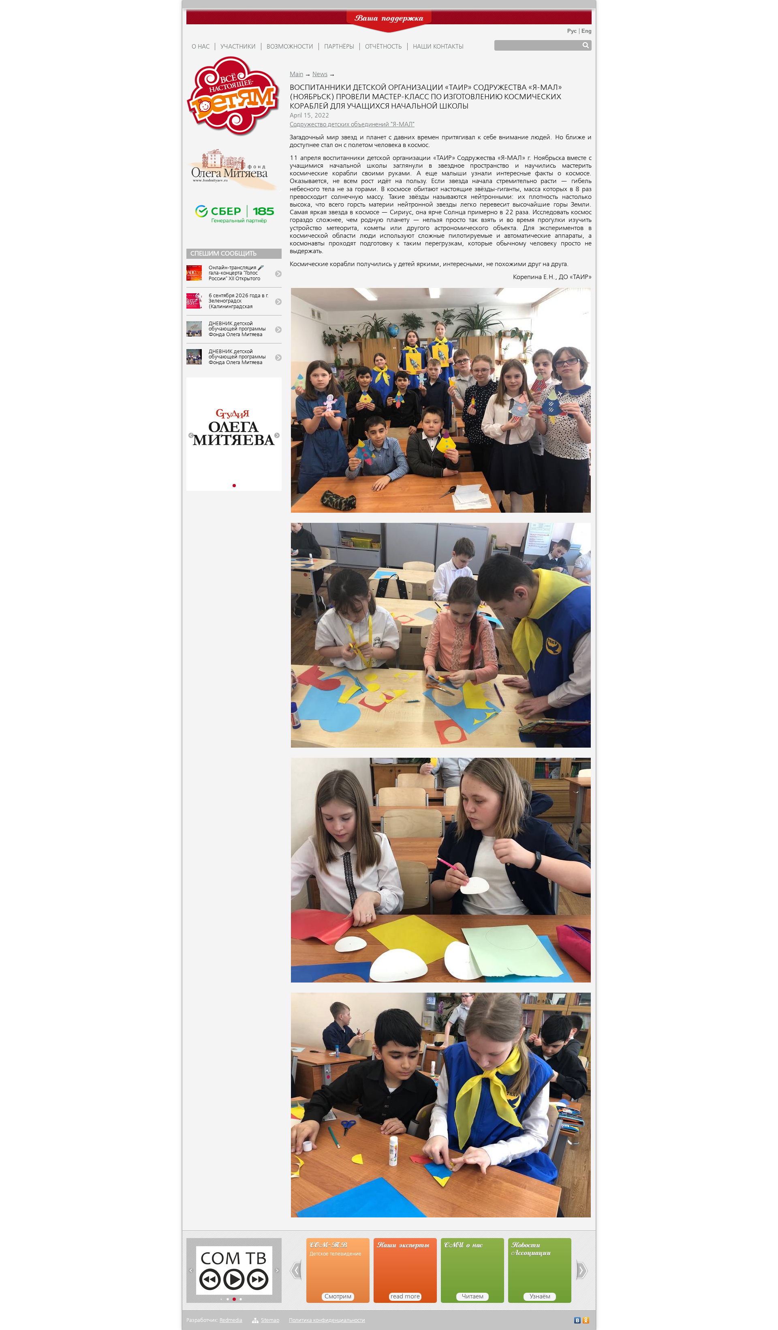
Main (296, 74)
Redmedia (231, 1320)
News (319, 74)
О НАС (200, 47)
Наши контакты (438, 47)
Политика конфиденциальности (327, 1320)
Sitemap (270, 1320)
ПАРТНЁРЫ (339, 47)
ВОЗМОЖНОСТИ (290, 47)
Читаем (405, 1297)
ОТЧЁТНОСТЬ (383, 47)
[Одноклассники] (586, 1321)
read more (338, 1297)
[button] (191, 435)
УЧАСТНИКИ (238, 47)
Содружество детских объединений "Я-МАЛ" (352, 125)
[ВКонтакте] (577, 1321)
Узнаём (472, 1297)
